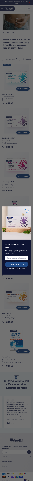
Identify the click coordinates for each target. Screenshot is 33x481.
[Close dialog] (26, 211)
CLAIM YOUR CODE (16, 264)
